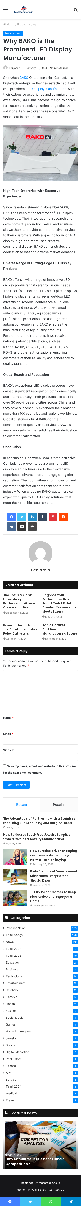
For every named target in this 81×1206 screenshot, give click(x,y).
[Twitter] (21, 517)
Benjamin (14, 68)
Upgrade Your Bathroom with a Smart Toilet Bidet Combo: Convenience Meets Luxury (59, 603)
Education (13, 962)
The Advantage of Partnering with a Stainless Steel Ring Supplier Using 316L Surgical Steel (39, 820)
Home (10, 24)
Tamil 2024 (13, 1086)
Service (11, 1079)
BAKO (24, 78)
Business (12, 969)
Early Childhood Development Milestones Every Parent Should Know (53, 876)
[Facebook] (11, 517)
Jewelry (11, 1038)
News (10, 942)
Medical (11, 1093)
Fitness (11, 1066)
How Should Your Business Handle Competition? (35, 1161)
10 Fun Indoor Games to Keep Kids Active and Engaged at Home (53, 896)
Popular (59, 804)
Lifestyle (12, 997)
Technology (14, 976)
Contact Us (56, 1189)
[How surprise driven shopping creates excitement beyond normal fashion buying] (15, 857)
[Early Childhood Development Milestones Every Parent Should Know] (15, 877)
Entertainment (15, 983)
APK (9, 1072)
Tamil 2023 (13, 955)
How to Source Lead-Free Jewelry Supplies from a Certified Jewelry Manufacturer (36, 836)
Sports (10, 1045)
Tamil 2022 (13, 948)
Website (8, 750)
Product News (26, 24)
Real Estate (14, 1059)
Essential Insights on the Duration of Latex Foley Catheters (20, 629)
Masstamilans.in (49, 1182)
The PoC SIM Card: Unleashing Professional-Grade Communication (19, 601)
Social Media (15, 1017)
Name (8, 717)
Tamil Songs (14, 935)
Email (8, 734)
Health (10, 1004)
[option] (40, 1145)
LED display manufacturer (46, 89)
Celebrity (12, 990)
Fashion (11, 1010)
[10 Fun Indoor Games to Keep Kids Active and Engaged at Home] (15, 898)
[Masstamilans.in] (24, 9)
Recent (21, 804)
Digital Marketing (17, 1052)
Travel (10, 1100)
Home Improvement (19, 1031)
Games (11, 1024)
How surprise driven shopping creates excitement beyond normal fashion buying (53, 855)
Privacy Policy (37, 1189)
